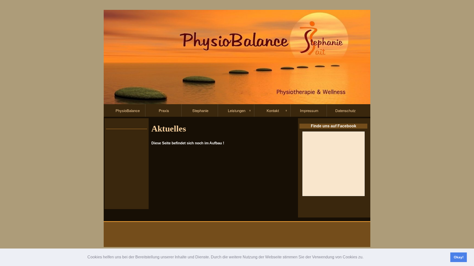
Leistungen (236, 110)
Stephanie (200, 110)
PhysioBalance (128, 110)
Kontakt (273, 110)
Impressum (309, 110)
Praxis (164, 110)
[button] (365, 257)
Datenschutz (345, 110)
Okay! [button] (459, 257)
